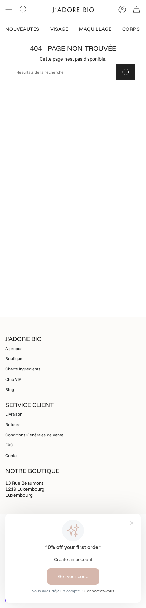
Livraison (13, 414)
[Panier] (136, 9)
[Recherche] (125, 72)
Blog (9, 389)
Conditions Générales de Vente (34, 434)
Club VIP (13, 379)
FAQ (9, 444)
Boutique (13, 358)
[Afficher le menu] (9, 9)
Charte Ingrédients (22, 368)
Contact (12, 455)
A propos (13, 348)
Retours (12, 424)
